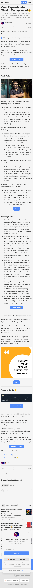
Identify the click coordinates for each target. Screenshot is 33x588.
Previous (6, 474)
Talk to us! (8, 455)
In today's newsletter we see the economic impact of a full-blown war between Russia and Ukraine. (11, 514)
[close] (28, 532)
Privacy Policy (17, 566)
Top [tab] (3, 505)
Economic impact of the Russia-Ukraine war (12, 510)
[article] (16, 514)
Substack (8, 584)
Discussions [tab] (14, 505)
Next (27, 474)
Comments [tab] (5, 485)
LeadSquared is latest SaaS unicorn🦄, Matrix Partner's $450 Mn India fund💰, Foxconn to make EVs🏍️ (12, 525)
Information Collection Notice (21, 564)
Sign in (29, 2)
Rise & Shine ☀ (8, 22)
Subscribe (23, 2)
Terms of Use (25, 563)
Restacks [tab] (12, 485)
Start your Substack (12, 580)
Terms (22, 575)
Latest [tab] (7, 505)
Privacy (18, 575)
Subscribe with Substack (17, 559)
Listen (29, 23)
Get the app (24, 580)
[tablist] (8, 485)
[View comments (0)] (8, 27)
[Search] (30, 505)
